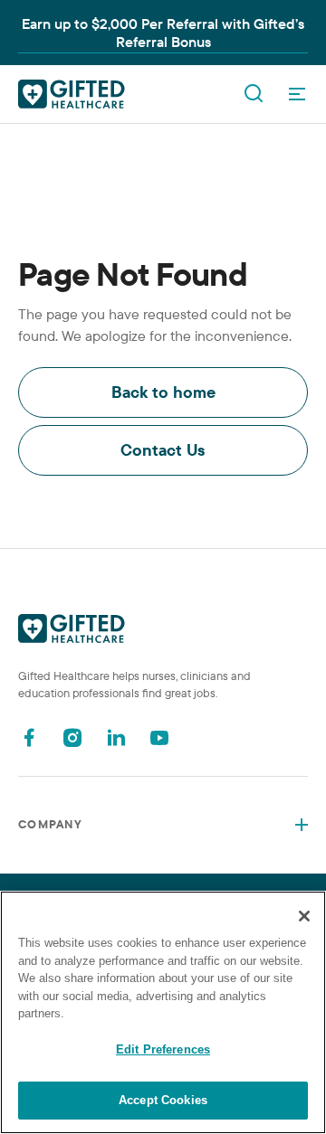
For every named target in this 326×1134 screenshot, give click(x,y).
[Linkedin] (116, 737)
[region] (163, 1012)
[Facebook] (29, 737)
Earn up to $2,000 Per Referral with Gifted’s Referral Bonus (163, 32)
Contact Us (163, 449)
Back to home (163, 392)
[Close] (304, 916)
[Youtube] (159, 737)
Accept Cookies (163, 1100)
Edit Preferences (163, 1049)
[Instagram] (72, 737)
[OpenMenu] (297, 94)
